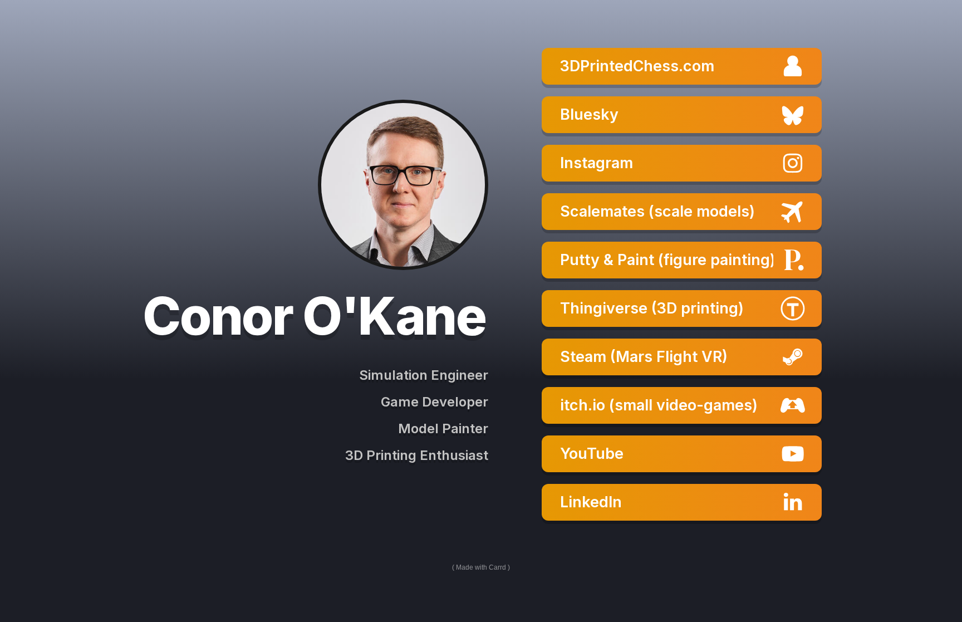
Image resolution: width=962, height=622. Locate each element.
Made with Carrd (481, 567)
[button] (682, 66)
